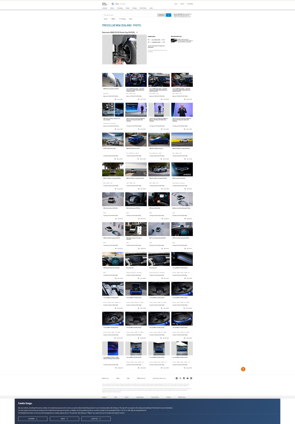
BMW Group (105, 378)
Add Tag (161, 15)
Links (115, 397)
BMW (117, 378)
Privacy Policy (155, 397)
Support (104, 397)
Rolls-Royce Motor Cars (159, 378)
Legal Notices (140, 397)
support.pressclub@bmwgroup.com (182, 16)
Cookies (168, 397)
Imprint (127, 397)
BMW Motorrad (141, 378)
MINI (128, 378)
